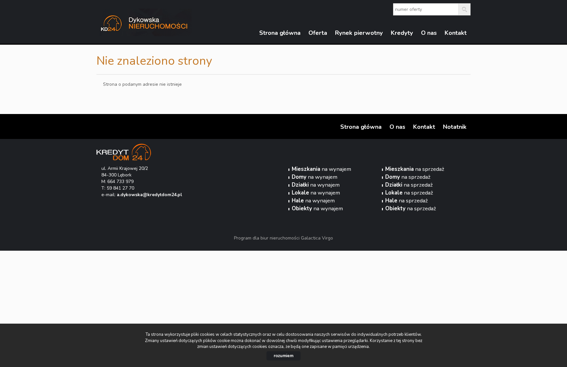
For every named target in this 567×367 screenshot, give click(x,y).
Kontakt (456, 33)
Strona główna (280, 33)
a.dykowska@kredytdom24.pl (149, 195)
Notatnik (455, 127)
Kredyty (402, 33)
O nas (429, 33)
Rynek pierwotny (359, 33)
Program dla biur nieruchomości (267, 238)
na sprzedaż (414, 169)
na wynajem (321, 169)
